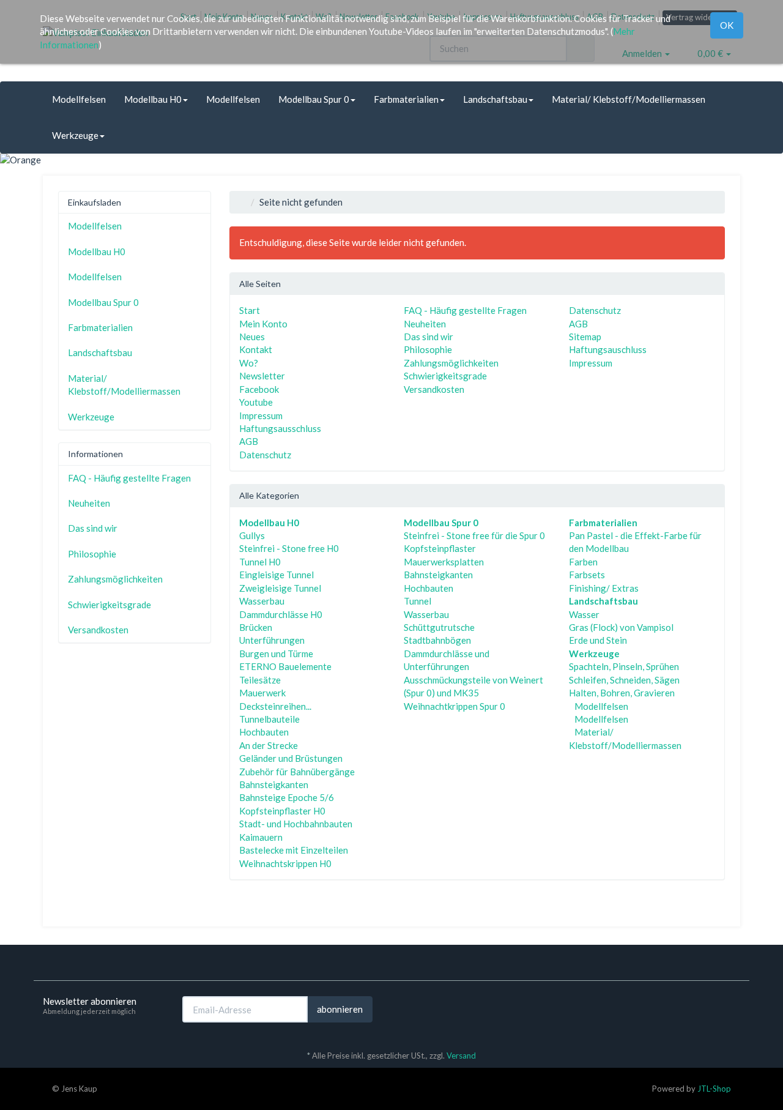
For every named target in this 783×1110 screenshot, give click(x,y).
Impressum (261, 415)
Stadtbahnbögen (437, 640)
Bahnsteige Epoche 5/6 (286, 797)
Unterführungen (272, 640)
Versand (461, 1055)
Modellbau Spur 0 (313, 99)
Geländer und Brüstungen (291, 758)
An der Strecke (268, 745)
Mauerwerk (262, 692)
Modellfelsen (79, 99)
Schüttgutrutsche (439, 627)
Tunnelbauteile (269, 718)
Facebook (259, 389)
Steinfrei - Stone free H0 (289, 548)
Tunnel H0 (260, 561)
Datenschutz (265, 454)
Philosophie (428, 349)
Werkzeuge (75, 135)
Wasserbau (261, 600)
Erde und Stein (598, 640)
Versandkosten (434, 389)
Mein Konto (263, 323)
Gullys (252, 535)
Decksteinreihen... (275, 706)
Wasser (584, 614)
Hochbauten (264, 731)
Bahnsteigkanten (273, 784)
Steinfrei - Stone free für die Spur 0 (474, 535)
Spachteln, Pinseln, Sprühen (624, 666)
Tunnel (417, 600)
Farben (583, 561)
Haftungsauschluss (608, 349)
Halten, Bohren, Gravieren (622, 692)
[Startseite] (242, 201)
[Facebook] (715, 1008)
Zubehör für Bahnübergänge (297, 771)
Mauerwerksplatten (444, 561)
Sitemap (585, 336)
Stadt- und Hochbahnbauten (295, 823)
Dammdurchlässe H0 (280, 614)
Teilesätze (260, 679)
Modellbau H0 (153, 99)
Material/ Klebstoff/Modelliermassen (628, 99)
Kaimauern (261, 837)
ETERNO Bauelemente (285, 666)
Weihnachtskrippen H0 (285, 863)
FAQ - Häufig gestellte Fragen (465, 310)
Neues (252, 336)
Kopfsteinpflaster (440, 548)
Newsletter (262, 375)
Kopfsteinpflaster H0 (282, 810)
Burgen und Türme (276, 653)
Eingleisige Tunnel (276, 574)
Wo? (248, 362)
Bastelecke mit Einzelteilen (293, 849)
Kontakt (255, 349)
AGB (248, 441)
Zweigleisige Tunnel (280, 588)
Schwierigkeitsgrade (445, 375)
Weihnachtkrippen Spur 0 (454, 706)
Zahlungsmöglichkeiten (451, 362)
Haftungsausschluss (280, 428)
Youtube (256, 402)
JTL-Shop (714, 1088)
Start (249, 310)
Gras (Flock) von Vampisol (621, 627)
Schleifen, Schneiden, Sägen (624, 679)
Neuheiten (425, 323)
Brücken (255, 627)
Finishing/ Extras (604, 588)
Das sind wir (428, 336)
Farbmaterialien (406, 99)
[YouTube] (733, 1008)
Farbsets (587, 574)
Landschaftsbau (495, 99)
